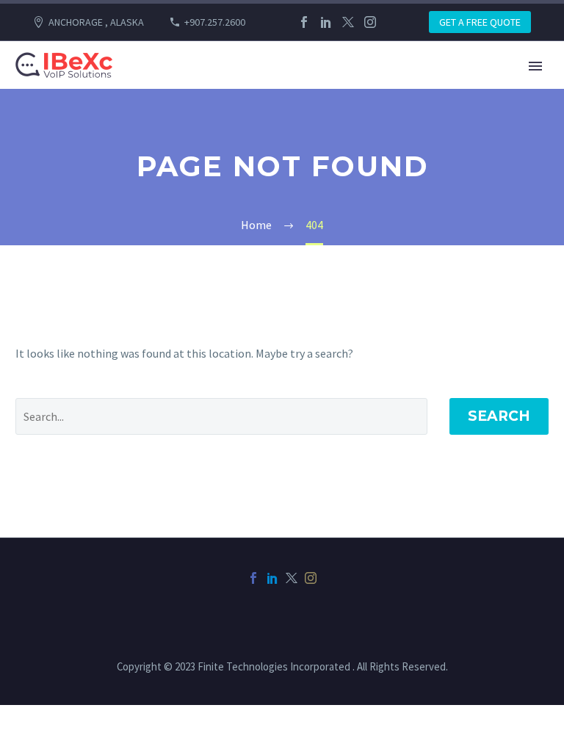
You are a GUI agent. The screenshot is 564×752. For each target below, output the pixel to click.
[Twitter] (348, 22)
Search (499, 416)
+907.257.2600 (214, 22)
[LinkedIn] (326, 22)
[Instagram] (370, 22)
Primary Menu (535, 66)
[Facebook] (304, 22)
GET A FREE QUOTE (480, 22)
